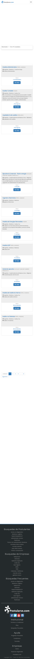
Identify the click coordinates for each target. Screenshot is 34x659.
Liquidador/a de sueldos (10, 115)
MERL (17, 567)
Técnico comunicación (17, 550)
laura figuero (17, 565)
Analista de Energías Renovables (13, 221)
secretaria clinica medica (17, 544)
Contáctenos (17, 638)
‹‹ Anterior (5, 374)
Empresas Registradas (17, 651)
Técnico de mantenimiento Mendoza (17, 542)
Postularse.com (17, 654)
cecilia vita (17, 563)
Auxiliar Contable (8, 91)
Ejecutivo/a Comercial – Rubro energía (14, 174)
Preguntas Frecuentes (17, 635)
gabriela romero (17, 575)
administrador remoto (17, 538)
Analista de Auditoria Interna (12, 293)
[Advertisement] (17, 22)
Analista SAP (7, 245)
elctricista (17, 558)
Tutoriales (17, 641)
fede (17, 569)
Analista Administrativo (10, 67)
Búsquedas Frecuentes (17, 628)
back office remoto (17, 548)
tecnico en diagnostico (17, 532)
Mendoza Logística (17, 534)
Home (17, 649)
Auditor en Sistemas (9, 316)
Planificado (17, 540)
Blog (17, 625)
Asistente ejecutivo (9, 269)
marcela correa (17, 573)
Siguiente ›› (5, 376)
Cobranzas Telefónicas (17, 571)
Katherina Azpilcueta (17, 561)
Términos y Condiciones (17, 622)
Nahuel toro (17, 556)
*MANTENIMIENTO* (17, 536)
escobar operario (17, 546)
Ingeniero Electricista (9, 198)
